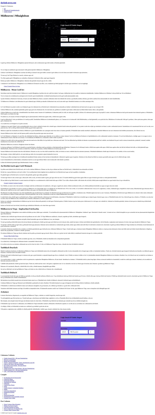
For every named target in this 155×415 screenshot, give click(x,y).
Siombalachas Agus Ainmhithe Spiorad (14, 396)
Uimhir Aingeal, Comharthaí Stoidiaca (13, 388)
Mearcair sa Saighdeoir (10, 359)
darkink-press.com (22, 413)
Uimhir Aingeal (8, 11)
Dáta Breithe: (64, 36)
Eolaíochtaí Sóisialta (9, 380)
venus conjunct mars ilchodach (12, 404)
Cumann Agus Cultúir (9, 398)
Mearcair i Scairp (8, 367)
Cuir (77, 45)
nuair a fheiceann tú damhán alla (13, 408)
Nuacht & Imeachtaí (9, 395)
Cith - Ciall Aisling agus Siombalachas (13, 371)
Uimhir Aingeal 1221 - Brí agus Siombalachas (15, 370)
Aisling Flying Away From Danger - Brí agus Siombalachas (19, 368)
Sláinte (5, 389)
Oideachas (6, 383)
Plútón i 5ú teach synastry (11, 406)
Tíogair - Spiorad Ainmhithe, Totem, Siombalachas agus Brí (19, 362)
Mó (5, 9)
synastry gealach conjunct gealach (13, 183)
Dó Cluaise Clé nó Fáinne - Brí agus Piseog (15, 365)
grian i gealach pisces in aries (12, 86)
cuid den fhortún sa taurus (11, 407)
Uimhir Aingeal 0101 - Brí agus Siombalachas (15, 358)
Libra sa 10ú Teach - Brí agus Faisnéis (13, 364)
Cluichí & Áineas (8, 379)
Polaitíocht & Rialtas (9, 392)
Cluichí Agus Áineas (9, 385)
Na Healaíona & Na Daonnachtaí (12, 377)
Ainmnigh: (63, 28)
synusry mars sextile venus (11, 236)
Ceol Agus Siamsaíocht (10, 391)
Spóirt (5, 386)
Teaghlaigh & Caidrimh (10, 382)
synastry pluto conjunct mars (11, 410)
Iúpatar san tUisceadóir (10, 361)
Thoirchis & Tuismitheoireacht (11, 10)
